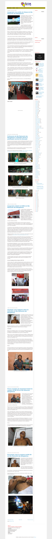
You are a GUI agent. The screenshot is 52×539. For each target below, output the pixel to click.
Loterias (37, 170)
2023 (36, 194)
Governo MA (37, 108)
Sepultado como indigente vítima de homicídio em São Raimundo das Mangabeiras (18, 311)
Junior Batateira (37, 168)
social (36, 134)
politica (36, 104)
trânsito (36, 116)
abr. (37, 182)
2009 (36, 211)
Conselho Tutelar (38, 132)
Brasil (36, 163)
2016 (36, 202)
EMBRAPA (37, 166)
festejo (36, 123)
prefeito (36, 107)
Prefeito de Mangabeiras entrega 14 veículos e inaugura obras (41, 84)
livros (36, 148)
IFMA (36, 113)
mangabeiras (37, 110)
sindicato (37, 131)
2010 (36, 210)
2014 (36, 205)
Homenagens (37, 167)
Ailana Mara (37, 142)
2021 (36, 196)
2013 (36, 206)
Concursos (37, 143)
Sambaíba (37, 156)
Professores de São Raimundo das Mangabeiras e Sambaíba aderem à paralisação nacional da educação (17, 137)
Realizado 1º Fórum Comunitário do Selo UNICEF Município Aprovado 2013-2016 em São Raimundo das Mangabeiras (40, 65)
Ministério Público (38, 122)
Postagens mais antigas (30, 519)
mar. (37, 190)
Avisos (36, 162)
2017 (36, 201)
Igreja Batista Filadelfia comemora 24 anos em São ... (40, 184)
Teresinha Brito (37, 157)
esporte (36, 112)
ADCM (37, 159)
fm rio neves (37, 145)
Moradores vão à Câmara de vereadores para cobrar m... (40, 188)
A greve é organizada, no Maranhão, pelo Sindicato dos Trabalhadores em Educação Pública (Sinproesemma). (19, 151)
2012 (36, 207)
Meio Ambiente (37, 118)
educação (37, 105)
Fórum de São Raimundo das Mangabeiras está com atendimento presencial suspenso (41, 75)
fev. (37, 191)
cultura (36, 109)
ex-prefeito (37, 136)
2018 (36, 200)
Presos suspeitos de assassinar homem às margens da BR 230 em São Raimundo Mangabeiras (19, 390)
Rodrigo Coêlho (38, 144)
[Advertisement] (20, 127)
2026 (36, 181)
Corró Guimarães (38, 121)
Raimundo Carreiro (38, 140)
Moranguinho (37, 171)
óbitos (36, 117)
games (36, 175)
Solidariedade (37, 138)
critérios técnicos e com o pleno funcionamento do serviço (20, 234)
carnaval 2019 (37, 173)
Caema (36, 130)
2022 (36, 195)
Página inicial (20, 519)
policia (36, 106)
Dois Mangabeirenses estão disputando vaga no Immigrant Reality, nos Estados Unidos (41, 89)
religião (36, 133)
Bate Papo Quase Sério (38, 137)
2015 (36, 204)
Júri (36, 169)
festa (36, 115)
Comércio (37, 139)
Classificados (37, 165)
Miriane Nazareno (38, 119)
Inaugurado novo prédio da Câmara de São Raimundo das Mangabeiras (20, 12)
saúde (36, 114)
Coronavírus (37, 146)
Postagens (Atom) (12, 521)
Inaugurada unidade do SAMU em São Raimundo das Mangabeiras (18, 206)
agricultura (37, 111)
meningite (37, 161)
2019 (36, 199)
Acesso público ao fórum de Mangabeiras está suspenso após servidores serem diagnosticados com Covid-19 (39, 70)
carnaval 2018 (37, 149)
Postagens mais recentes (10, 519)
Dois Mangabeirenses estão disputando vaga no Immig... (40, 186)
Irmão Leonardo (38, 120)
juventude (37, 158)
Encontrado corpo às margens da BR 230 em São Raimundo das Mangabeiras (19, 455)
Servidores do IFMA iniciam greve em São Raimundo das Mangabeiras (41, 93)
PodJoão (37, 160)
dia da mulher (37, 174)
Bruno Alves (37, 164)
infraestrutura (37, 141)
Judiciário (37, 135)
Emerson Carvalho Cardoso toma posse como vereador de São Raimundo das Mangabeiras (41, 80)
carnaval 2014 (37, 147)
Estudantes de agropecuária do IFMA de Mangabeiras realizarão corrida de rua (39, 96)
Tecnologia (37, 172)
